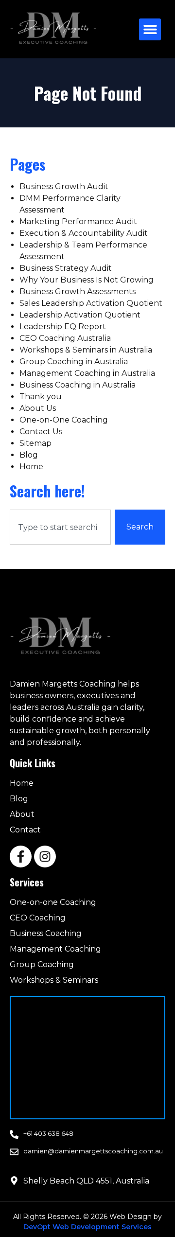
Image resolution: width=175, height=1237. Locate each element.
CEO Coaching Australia (65, 338)
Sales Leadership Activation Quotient (90, 303)
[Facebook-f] (21, 856)
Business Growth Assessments (77, 291)
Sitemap (35, 443)
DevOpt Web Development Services (87, 1226)
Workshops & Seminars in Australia (85, 349)
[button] (150, 29)
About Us (37, 408)
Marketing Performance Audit (78, 221)
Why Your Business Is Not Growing (86, 279)
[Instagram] (45, 856)
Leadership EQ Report (62, 326)
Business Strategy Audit (65, 268)
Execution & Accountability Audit (83, 233)
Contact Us (40, 431)
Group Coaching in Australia (73, 361)
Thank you (40, 396)
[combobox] (60, 527)
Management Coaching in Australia (87, 373)
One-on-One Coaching (63, 419)
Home (31, 466)
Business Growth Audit (63, 186)
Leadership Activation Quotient (79, 314)
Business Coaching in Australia (77, 384)
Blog (28, 454)
